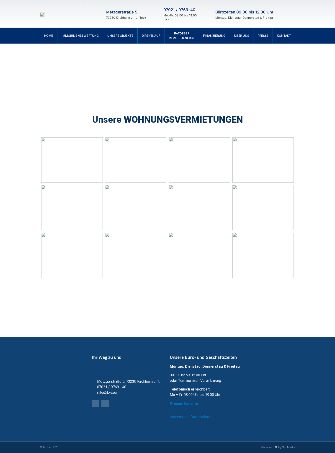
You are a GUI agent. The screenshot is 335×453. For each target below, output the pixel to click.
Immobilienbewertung (80, 35)
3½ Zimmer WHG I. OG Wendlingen (135, 255)
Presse (263, 35)
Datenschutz (201, 417)
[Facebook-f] (286, 13)
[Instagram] (294, 13)
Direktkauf (151, 35)
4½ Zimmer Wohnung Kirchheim (72, 207)
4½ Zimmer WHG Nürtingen (263, 255)
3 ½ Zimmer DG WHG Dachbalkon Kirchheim (72, 303)
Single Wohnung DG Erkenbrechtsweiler (199, 160)
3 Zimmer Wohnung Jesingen (72, 160)
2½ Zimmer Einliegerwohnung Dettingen (199, 255)
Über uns (241, 35)
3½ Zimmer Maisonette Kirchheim (135, 160)
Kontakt (284, 35)
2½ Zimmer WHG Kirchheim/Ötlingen (72, 255)
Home (48, 35)
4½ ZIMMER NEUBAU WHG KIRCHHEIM (263, 160)
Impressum (179, 417)
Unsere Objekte (120, 35)
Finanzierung (214, 35)
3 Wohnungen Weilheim (135, 303)
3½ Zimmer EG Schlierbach (199, 303)
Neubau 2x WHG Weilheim (263, 303)
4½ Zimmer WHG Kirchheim (263, 207)
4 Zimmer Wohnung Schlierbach (199, 207)
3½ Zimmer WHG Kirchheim (135, 207)
